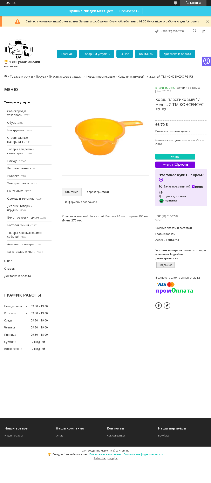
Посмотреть (129, 11)
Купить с (168, 164)
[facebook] (158, 305)
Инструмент (15, 130)
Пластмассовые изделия (66, 76)
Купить (175, 156)
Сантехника (15, 191)
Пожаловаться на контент (105, 454)
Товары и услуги (95, 54)
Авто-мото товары (20, 244)
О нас (125, 54)
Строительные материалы (17, 140)
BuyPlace (164, 435)
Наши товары (14, 435)
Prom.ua (124, 450)
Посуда (41, 76)
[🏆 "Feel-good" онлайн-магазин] (18, 49)
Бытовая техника (19, 168)
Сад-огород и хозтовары (16, 113)
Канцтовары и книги (21, 252)
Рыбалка (13, 176)
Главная (67, 54)
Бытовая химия (18, 225)
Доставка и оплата (177, 54)
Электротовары (18, 183)
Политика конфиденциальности (143, 454)
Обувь (11, 123)
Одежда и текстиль (20, 198)
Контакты (146, 54)
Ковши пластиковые (100, 76)
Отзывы (9, 268)
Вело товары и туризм (23, 217)
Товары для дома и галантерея (20, 151)
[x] (167, 305)
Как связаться (116, 435)
